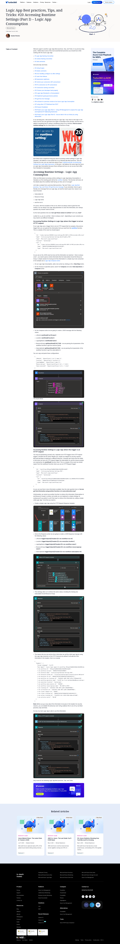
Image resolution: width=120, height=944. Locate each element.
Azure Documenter (42, 898)
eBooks (18, 914)
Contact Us (19, 900)
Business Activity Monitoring (45, 895)
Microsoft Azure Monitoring (66, 875)
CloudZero (62, 890)
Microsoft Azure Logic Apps (45, 877)
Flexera (62, 898)
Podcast (19, 919)
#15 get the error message (42, 98)
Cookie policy (96, 940)
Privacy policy (88, 940)
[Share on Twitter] (95, 99)
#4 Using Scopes (39, 68)
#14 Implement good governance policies (46, 96)
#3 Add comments (40, 61)
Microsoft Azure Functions (66, 872)
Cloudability (62, 895)
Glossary (19, 927)
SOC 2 (101, 940)
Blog (18, 909)
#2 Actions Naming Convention (43, 58)
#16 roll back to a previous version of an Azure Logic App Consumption (54, 101)
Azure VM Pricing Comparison (67, 922)
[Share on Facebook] (92, 99)
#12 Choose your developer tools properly (46, 90)
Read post (20, 853)
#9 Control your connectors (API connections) (47, 82)
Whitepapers (20, 916)
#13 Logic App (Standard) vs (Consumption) (47, 93)
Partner (54, 2)
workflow (74, 228)
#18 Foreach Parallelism (41, 107)
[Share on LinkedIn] (98, 99)
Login (89, 2)
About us (19, 940)
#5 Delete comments (40, 71)
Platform (22, 2)
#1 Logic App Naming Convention (44, 56)
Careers (31, 940)
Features (29, 2)
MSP (39, 909)
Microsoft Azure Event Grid (66, 877)
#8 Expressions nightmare (42, 79)
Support (18, 892)
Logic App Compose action (52, 260)
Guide (18, 922)
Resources (47, 2)
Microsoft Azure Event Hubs (88, 872)
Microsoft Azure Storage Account (90, 875)
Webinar (18, 911)
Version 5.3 (41, 922)
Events (18, 924)
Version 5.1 (40, 917)
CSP (39, 906)
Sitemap (77, 940)
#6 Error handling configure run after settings (47, 73)
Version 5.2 (41, 920)
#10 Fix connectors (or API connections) (46, 85)
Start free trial (97, 2)
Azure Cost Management (88, 877)
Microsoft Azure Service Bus (45, 875)
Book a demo (108, 2)
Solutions (35, 2)
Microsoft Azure (11, 28)
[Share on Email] (101, 99)
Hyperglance (63, 900)
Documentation (20, 895)
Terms (82, 940)
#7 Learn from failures (41, 76)
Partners (19, 898)
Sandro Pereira (15, 36)
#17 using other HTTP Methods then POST (46, 104)
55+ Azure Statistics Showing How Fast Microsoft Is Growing (88, 839)
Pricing (42, 2)
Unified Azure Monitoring (44, 892)
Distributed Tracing (42, 872)
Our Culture (24, 940)
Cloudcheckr (63, 892)
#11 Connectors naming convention (44, 87)
